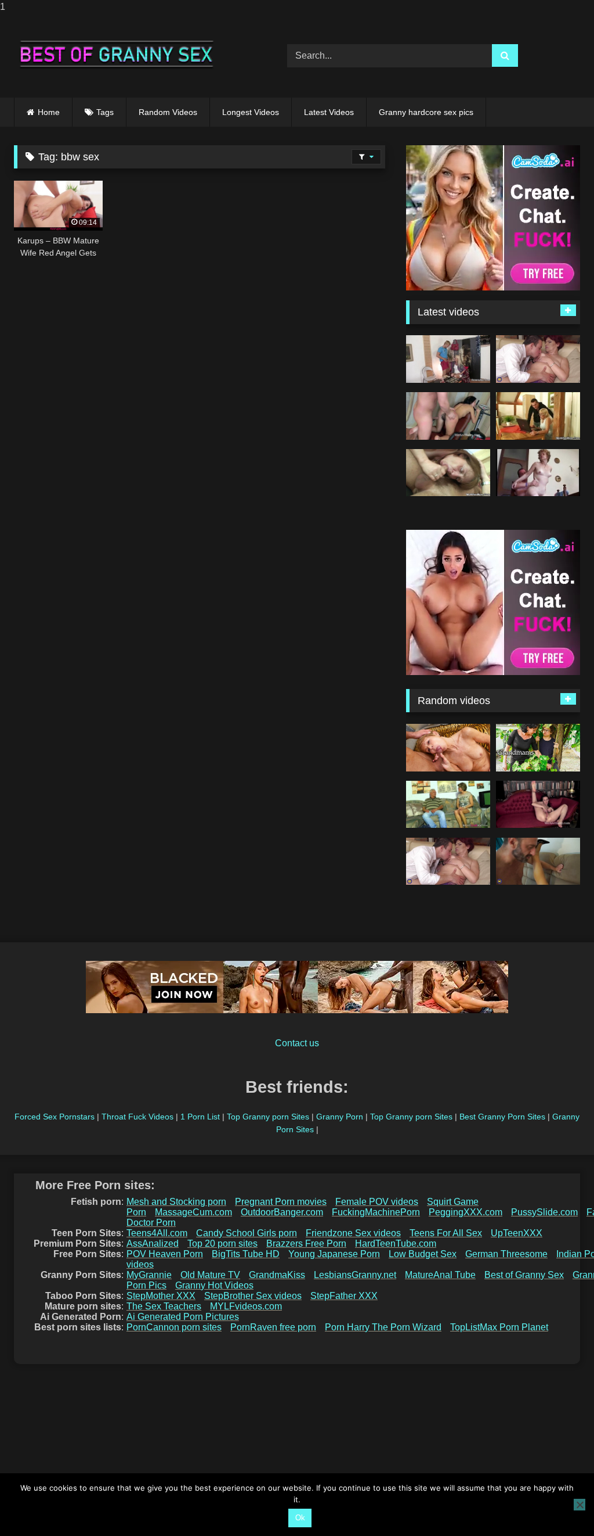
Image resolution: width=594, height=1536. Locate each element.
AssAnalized (152, 1243)
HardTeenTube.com (395, 1243)
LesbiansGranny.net (355, 1275)
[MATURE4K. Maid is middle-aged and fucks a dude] (448, 747)
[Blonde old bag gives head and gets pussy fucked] (538, 416)
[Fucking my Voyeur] (538, 747)
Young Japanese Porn (334, 1254)
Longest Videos (250, 112)
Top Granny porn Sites (268, 1116)
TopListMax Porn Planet (499, 1327)
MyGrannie (149, 1275)
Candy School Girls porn (246, 1233)
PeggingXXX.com (465, 1212)
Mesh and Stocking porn (176, 1202)
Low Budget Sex (423, 1254)
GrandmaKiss (277, 1275)
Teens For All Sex (446, 1233)
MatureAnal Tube (440, 1275)
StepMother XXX (160, 1296)
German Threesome (506, 1254)
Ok (300, 1517)
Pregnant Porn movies (281, 1202)
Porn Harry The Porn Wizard (383, 1327)
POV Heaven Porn (164, 1254)
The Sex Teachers (163, 1306)
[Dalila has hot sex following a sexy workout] (448, 416)
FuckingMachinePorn (376, 1212)
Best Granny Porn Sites (502, 1116)
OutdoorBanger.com (282, 1212)
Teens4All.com (156, 1233)
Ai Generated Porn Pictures (182, 1317)
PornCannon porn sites (174, 1327)
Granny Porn (339, 1116)
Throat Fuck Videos (137, 1116)
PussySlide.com (544, 1212)
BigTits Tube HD (246, 1254)
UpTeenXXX (516, 1233)
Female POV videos (376, 1202)
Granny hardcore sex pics (426, 112)
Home (49, 112)
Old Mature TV (210, 1275)
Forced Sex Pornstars (55, 1116)
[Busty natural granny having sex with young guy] (538, 861)
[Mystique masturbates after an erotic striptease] (538, 804)
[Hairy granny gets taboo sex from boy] (538, 359)
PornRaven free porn (273, 1327)
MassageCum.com (193, 1212)
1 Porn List (200, 1116)
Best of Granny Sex (524, 1275)
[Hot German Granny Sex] (448, 804)
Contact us (297, 1043)
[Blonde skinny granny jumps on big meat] (448, 359)
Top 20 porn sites (222, 1243)
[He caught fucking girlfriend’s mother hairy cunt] (448, 473)
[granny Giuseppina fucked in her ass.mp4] (538, 473)
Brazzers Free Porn (306, 1243)
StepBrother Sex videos (253, 1296)
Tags (105, 112)
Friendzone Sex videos (353, 1233)
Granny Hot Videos (214, 1285)
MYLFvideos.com (246, 1306)
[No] (579, 1504)
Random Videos (168, 112)
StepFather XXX (344, 1296)
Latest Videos (329, 112)
